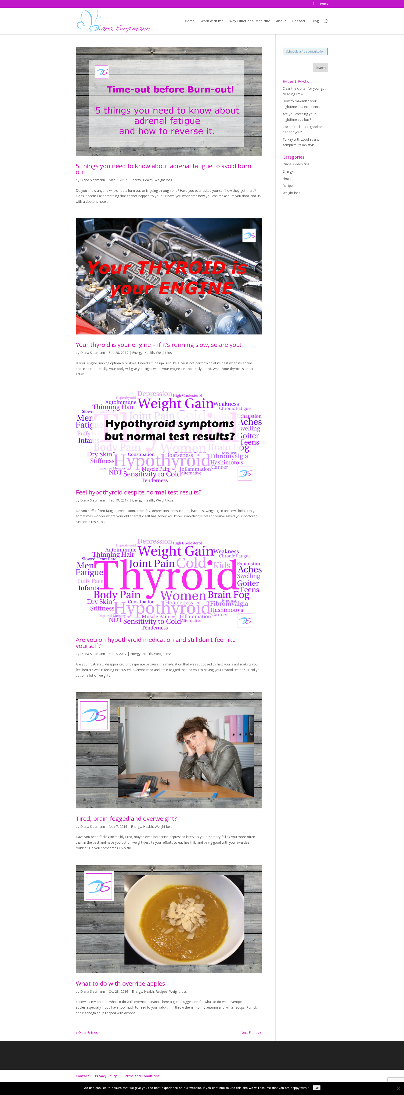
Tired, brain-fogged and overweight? (126, 818)
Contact (299, 21)
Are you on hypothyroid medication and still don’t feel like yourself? (156, 642)
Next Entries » (251, 1032)
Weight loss (163, 180)
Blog (315, 21)
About (281, 21)
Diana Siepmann (92, 180)
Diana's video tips (296, 164)
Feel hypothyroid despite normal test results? (138, 492)
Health (148, 180)
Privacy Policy (106, 1076)
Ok (317, 1088)
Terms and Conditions (141, 1076)
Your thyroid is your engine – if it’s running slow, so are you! (159, 344)
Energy (136, 180)
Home (324, 4)
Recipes (161, 991)
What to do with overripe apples (120, 983)
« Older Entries (87, 1032)
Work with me (212, 21)
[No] (398, 1088)
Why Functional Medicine (249, 21)
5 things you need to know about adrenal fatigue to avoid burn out (163, 169)
